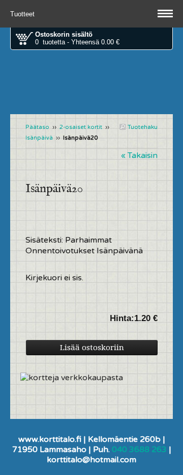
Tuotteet (23, 14)
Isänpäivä (39, 138)
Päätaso (37, 127)
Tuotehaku (142, 126)
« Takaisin (139, 155)
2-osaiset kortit (80, 127)
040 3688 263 (139, 449)
